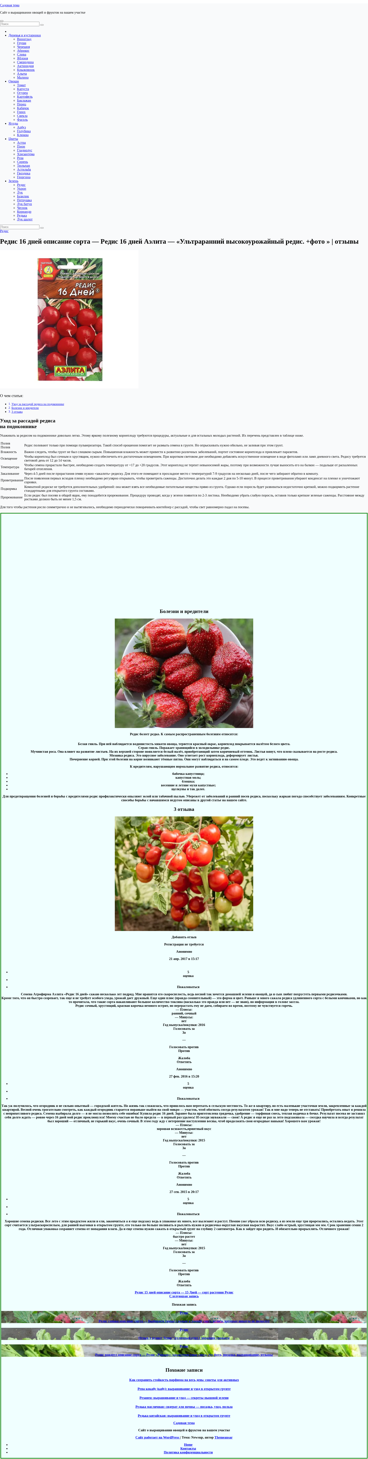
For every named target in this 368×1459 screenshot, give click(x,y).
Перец (21, 104)
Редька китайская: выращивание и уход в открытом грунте (184, 1415)
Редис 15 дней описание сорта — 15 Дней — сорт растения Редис (184, 1292)
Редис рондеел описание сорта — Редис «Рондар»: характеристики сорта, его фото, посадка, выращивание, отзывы (184, 1355)
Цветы (13, 139)
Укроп (21, 188)
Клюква (23, 135)
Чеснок (22, 208)
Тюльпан (23, 165)
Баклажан (24, 100)
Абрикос (23, 50)
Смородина (25, 62)
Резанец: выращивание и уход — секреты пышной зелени (184, 1398)
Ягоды (13, 123)
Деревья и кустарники (25, 35)
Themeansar (223, 1437)
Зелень (13, 181)
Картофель (25, 96)
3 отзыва (17, 411)
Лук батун (24, 204)
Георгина (23, 177)
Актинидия (25, 66)
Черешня (23, 47)
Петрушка (24, 200)
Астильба (24, 169)
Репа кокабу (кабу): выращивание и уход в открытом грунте (184, 1389)
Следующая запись (184, 1296)
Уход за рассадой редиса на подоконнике (38, 404)
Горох (21, 112)
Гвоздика (23, 173)
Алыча (22, 73)
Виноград (24, 39)
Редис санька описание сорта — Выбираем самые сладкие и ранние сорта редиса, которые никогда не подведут (184, 1321)
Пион (21, 146)
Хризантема (25, 154)
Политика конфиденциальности (188, 1452)
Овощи (14, 81)
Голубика (24, 131)
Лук (20, 192)
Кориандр (24, 211)
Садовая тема (9, 5)
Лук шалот (25, 219)
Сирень (22, 162)
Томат (21, 85)
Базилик (23, 196)
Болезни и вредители (25, 408)
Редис (21, 185)
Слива (21, 54)
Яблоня (22, 58)
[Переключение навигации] (1, 21)
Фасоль (22, 119)
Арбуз (21, 127)
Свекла (22, 116)
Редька (22, 215)
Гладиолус (24, 150)
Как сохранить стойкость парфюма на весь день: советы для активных (184, 1380)
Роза (20, 158)
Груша (21, 43)
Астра (21, 142)
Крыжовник (26, 70)
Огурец (22, 93)
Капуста (23, 89)
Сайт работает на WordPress (157, 1437)
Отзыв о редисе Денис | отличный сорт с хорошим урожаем (184, 1338)
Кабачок (23, 108)
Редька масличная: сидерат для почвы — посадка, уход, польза (184, 1407)
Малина (23, 77)
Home (188, 1444)
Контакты (188, 1448)
